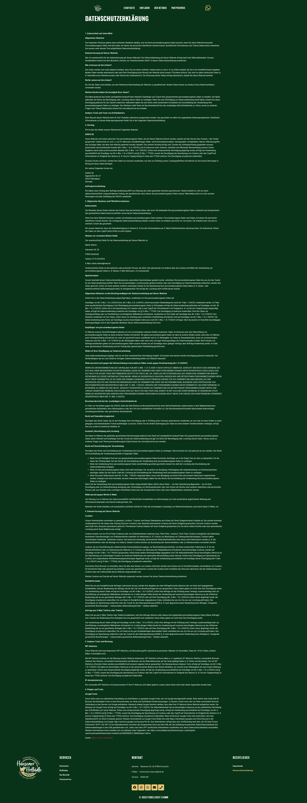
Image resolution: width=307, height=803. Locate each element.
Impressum (238, 766)
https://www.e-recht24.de (102, 738)
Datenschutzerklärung (243, 770)
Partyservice (178, 8)
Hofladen (145, 8)
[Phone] (161, 787)
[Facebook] (135, 787)
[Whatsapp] (148, 787)
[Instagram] (141, 787)
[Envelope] (154, 787)
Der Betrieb (160, 8)
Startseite (129, 8)
